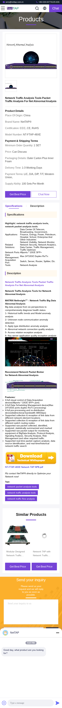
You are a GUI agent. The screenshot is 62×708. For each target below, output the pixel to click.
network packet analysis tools (22, 486)
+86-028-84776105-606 (48, 2)
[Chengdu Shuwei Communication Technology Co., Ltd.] (13, 8)
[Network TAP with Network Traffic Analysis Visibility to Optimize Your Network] (44, 535)
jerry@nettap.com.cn (15, 2)
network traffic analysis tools (21, 492)
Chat (55, 8)
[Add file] (4, 702)
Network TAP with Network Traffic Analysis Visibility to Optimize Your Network (42, 553)
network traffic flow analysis (21, 498)
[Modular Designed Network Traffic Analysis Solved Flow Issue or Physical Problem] (17, 535)
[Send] (57, 702)
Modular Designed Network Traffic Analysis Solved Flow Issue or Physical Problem (17, 553)
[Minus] (57, 633)
